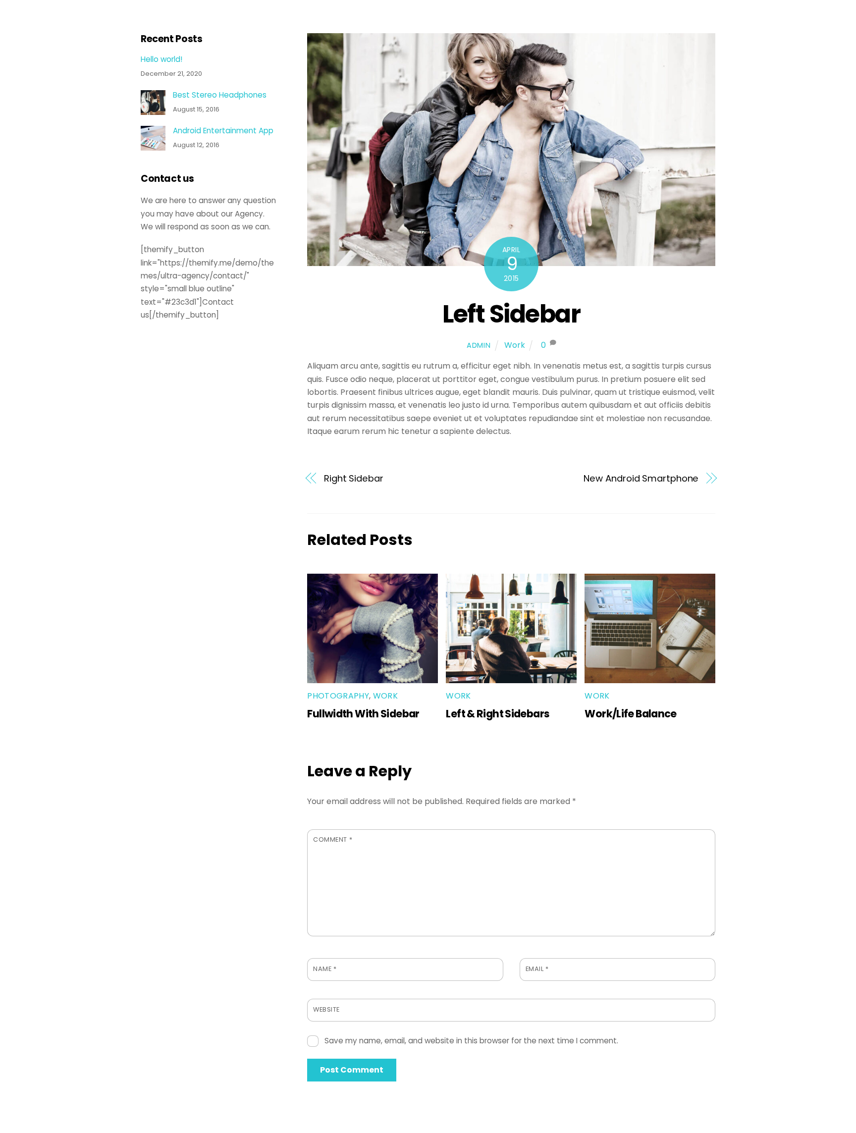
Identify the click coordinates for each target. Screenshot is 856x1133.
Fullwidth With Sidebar (363, 713)
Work (514, 345)
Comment (332, 839)
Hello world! (161, 59)
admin (479, 345)
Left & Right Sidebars (497, 713)
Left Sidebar (511, 314)
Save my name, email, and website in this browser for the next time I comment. (471, 1040)
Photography (338, 695)
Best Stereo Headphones (220, 95)
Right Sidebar (353, 478)
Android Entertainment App (223, 131)
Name (324, 969)
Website (326, 1009)
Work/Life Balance (630, 713)
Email (537, 969)
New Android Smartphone (641, 478)
